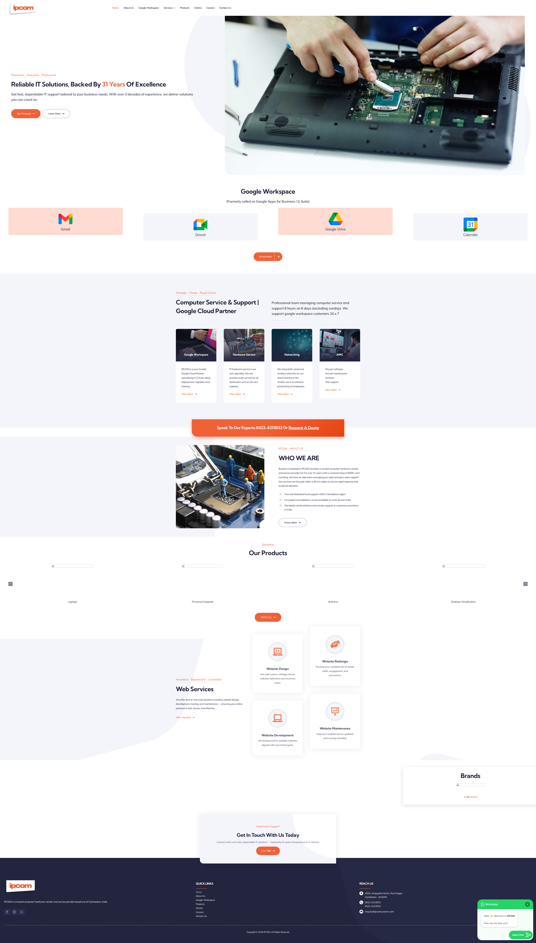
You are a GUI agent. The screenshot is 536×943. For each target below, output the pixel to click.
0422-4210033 (269, 427)
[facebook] (7, 912)
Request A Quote (304, 427)
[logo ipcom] (22, 4)
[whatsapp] (22, 912)
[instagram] (14, 912)
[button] (10, 584)
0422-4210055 (373, 906)
